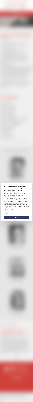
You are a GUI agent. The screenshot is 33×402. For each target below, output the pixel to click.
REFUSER (23, 213)
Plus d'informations (9, 209)
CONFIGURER (9, 213)
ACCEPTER (16, 217)
